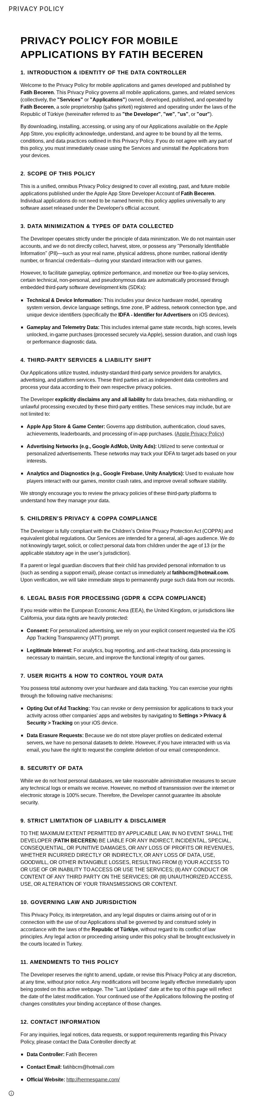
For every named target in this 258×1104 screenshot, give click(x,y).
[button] (11, 1093)
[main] (129, 560)
